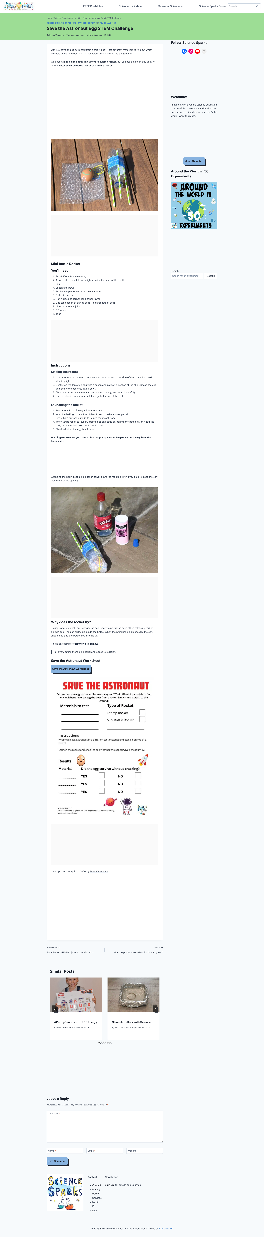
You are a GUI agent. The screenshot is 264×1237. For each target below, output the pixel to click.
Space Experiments (87, 23)
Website (132, 1150)
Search (175, 271)
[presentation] (76, 995)
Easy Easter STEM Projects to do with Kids (70, 950)
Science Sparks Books (212, 6)
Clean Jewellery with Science (131, 1022)
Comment (54, 1113)
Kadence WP (166, 1228)
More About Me (194, 161)
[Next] (155, 1008)
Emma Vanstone (56, 35)
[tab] (99, 1042)
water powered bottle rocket (74, 65)
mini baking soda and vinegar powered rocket (89, 61)
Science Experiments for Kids (61, 23)
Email (92, 1150)
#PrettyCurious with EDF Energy (75, 1022)
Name (52, 1150)
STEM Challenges (107, 23)
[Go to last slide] (54, 1008)
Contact (96, 1185)
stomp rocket (104, 65)
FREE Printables (93, 6)
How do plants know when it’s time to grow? (138, 950)
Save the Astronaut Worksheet (70, 668)
